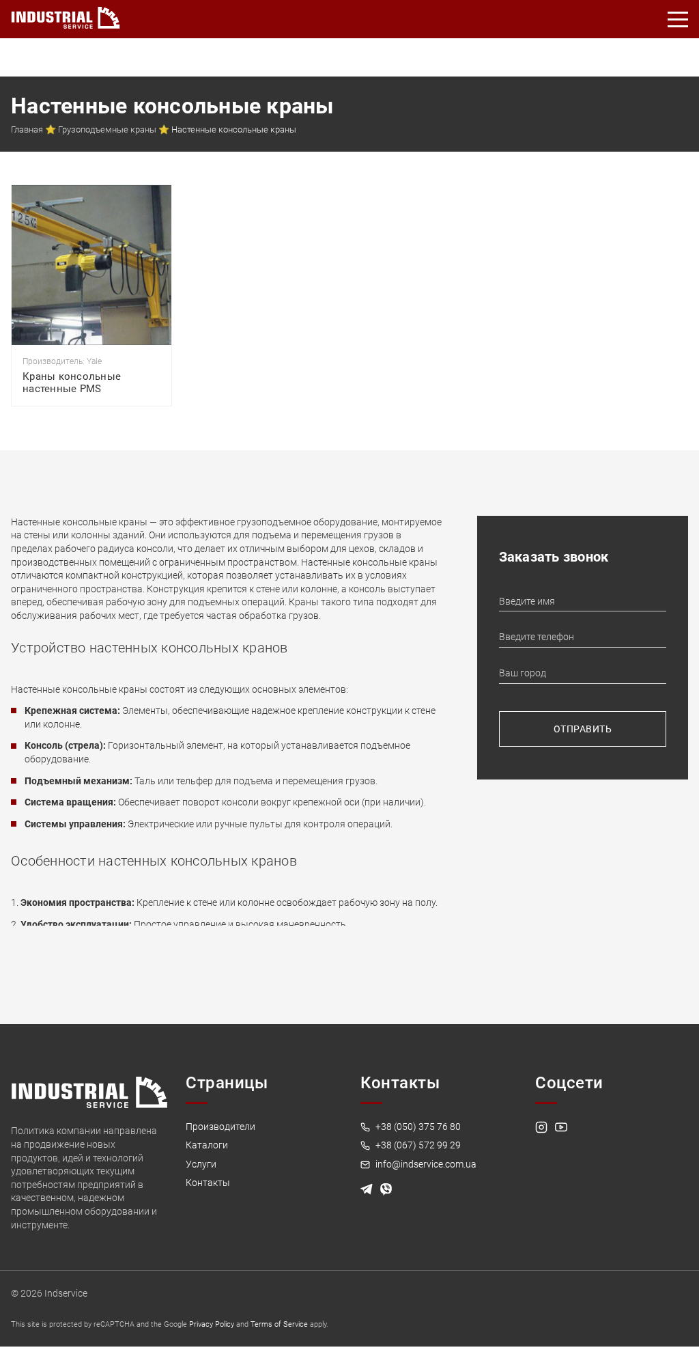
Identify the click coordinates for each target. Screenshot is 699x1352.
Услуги (201, 1164)
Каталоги (207, 1145)
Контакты (208, 1182)
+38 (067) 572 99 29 (417, 1145)
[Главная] (65, 15)
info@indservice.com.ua (424, 1164)
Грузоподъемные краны (107, 129)
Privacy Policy (211, 1324)
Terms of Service (279, 1324)
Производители (220, 1126)
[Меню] (678, 19)
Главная (27, 129)
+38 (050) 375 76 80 (417, 1126)
